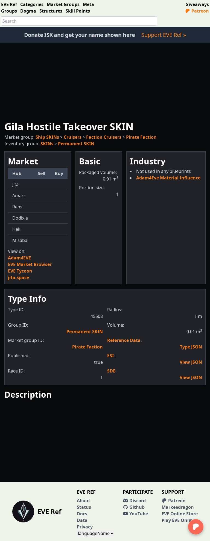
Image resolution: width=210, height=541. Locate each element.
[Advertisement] (105, 81)
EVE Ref (9, 4)
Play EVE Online (179, 520)
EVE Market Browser (30, 264)
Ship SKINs (47, 137)
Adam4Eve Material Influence (168, 178)
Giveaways (197, 4)
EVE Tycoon (20, 271)
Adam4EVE (19, 258)
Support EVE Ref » (163, 35)
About (83, 501)
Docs (82, 514)
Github (136, 507)
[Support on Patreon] (195, 526)
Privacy (85, 527)
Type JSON (191, 347)
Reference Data (124, 340)
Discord (137, 501)
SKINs (46, 144)
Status (84, 507)
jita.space (18, 277)
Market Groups (63, 4)
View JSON (191, 362)
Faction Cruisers (103, 137)
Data (82, 520)
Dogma (28, 11)
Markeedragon (178, 507)
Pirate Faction (141, 137)
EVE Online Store (180, 514)
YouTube (138, 514)
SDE (111, 371)
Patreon (199, 11)
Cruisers (72, 137)
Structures (50, 11)
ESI (110, 356)
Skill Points (78, 11)
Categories (31, 4)
